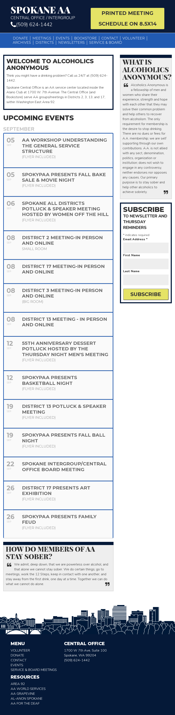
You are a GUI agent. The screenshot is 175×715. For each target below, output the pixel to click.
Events (63, 38)
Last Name (131, 271)
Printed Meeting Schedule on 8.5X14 (128, 18)
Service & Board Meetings (34, 670)
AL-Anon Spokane (26, 698)
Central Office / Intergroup (43, 13)
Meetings (41, 38)
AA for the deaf (25, 703)
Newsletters (71, 42)
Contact (109, 38)
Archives (22, 42)
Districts (44, 42)
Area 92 (18, 684)
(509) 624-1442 (34, 24)
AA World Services (28, 688)
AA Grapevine (23, 693)
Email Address (135, 239)
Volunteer (133, 38)
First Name (131, 255)
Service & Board (105, 42)
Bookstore (85, 38)
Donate (20, 38)
